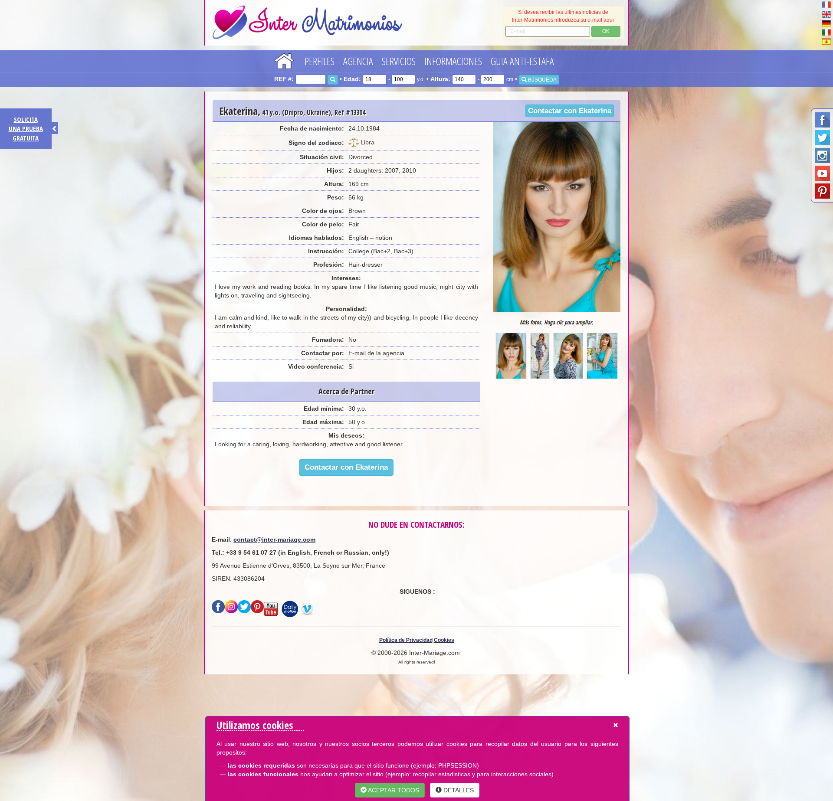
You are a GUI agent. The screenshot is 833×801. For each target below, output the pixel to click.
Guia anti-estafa (522, 61)
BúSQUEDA (542, 80)
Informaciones (453, 61)
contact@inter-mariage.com (274, 539)
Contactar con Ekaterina (569, 111)
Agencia (358, 61)
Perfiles (320, 61)
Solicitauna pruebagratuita (26, 128)
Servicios (399, 61)
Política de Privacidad (406, 640)
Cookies (444, 640)
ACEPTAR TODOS (393, 790)
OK (606, 31)
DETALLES (458, 790)
